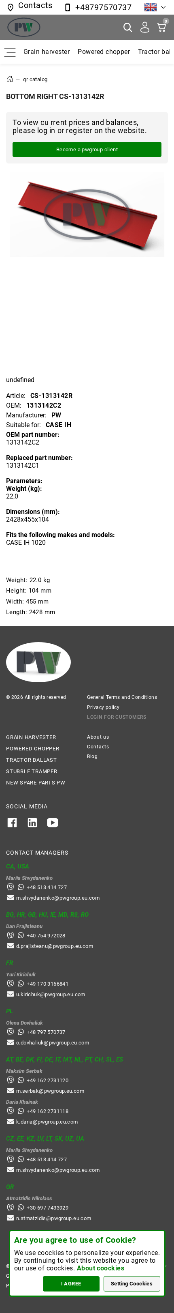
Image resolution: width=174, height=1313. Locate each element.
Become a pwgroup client (87, 149)
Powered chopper (104, 52)
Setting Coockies (132, 1284)
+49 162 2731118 (47, 1111)
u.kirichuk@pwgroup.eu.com (50, 994)
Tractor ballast (31, 760)
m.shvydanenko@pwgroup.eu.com (58, 898)
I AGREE (71, 1284)
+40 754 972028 (46, 936)
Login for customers (116, 717)
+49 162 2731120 (47, 1080)
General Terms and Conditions (122, 697)
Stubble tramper (31, 771)
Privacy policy (103, 707)
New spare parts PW (36, 783)
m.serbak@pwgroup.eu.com (50, 1091)
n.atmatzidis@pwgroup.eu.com (53, 1218)
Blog (92, 756)
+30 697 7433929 (47, 1208)
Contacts (98, 747)
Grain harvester (46, 52)
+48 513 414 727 (47, 887)
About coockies (99, 1268)
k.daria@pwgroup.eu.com (47, 1122)
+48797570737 (103, 7)
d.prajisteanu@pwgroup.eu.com (54, 946)
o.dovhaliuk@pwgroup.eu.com (52, 1043)
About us (98, 737)
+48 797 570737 (46, 1032)
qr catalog (35, 79)
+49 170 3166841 (47, 984)
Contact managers (37, 852)
